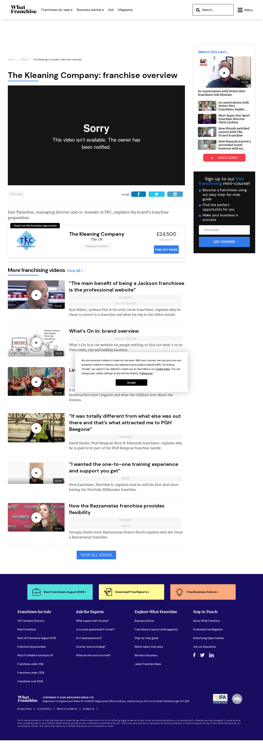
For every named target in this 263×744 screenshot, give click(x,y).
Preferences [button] (146, 373)
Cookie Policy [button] (163, 369)
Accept (131, 382)
